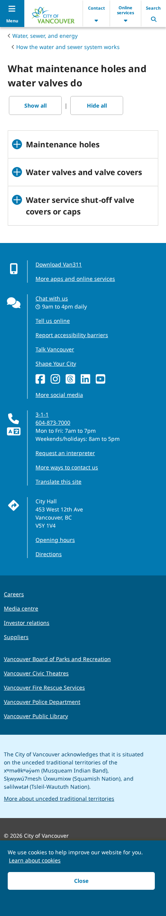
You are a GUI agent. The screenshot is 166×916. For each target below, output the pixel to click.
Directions (49, 554)
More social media (59, 394)
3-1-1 (42, 414)
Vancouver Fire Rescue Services (44, 687)
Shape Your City (56, 363)
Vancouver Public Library (36, 716)
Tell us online (53, 320)
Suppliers (16, 637)
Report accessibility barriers (72, 335)
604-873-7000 (53, 422)
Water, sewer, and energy (45, 35)
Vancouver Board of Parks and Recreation (57, 659)
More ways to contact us (67, 467)
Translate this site (58, 481)
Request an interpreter (65, 453)
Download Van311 (59, 264)
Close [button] (81, 880)
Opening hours (55, 539)
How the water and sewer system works (68, 47)
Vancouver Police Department (42, 701)
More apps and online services (75, 278)
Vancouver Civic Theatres (36, 673)
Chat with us (52, 298)
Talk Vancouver (55, 349)
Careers (14, 594)
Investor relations (26, 622)
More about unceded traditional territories (59, 798)
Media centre (21, 608)
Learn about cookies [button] (35, 860)
